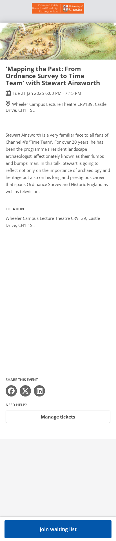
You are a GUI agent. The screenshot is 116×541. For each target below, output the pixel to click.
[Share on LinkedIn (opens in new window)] (39, 391)
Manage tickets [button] (58, 417)
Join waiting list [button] (58, 529)
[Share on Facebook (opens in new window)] (11, 391)
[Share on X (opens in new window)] (25, 391)
